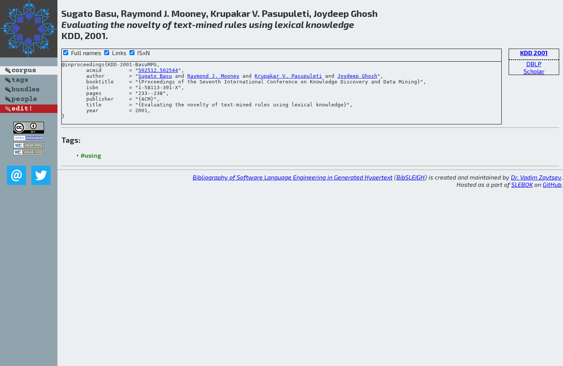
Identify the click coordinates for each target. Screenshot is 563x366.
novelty (143, 24)
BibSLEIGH (410, 177)
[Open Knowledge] (28, 138)
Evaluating (84, 24)
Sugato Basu (155, 76)
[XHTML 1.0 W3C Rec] (28, 145)
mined (209, 24)
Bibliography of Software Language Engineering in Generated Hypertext (293, 177)
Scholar (534, 71)
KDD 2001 (534, 52)
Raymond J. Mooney (213, 76)
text (182, 24)
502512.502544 (158, 70)
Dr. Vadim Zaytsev (536, 177)
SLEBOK (522, 184)
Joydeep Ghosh (357, 76)
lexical (289, 24)
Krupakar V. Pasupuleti (288, 76)
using (261, 24)
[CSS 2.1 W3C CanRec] (28, 160)
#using (90, 155)
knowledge (330, 24)
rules (235, 24)
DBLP (534, 63)
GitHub (552, 184)
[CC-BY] (28, 131)
